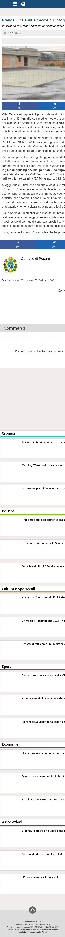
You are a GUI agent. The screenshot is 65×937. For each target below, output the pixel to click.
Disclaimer (52, 929)
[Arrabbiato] (18, 301)
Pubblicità (22, 932)
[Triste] (54, 301)
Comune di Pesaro (35, 258)
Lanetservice (25, 929)
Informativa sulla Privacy (37, 932)
